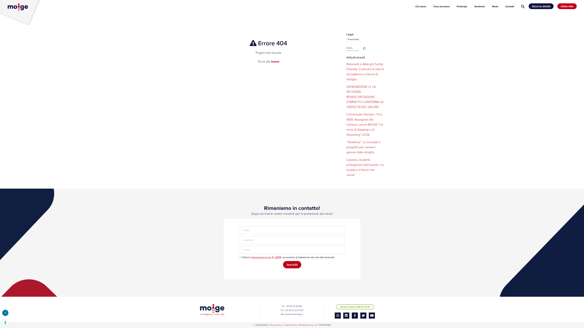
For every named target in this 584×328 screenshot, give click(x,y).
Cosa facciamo (441, 6)
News (495, 6)
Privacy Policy (353, 39)
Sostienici (479, 6)
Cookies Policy (290, 325)
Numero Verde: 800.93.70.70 (355, 307)
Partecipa (462, 6)
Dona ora (567, 6)
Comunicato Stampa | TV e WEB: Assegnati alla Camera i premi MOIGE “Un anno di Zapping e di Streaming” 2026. (364, 124)
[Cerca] (364, 48)
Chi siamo (420, 6)
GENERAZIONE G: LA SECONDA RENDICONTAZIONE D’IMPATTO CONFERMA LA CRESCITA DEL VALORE (364, 96)
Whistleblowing (306, 325)
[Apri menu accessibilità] (5, 313)
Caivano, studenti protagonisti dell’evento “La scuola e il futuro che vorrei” (365, 167)
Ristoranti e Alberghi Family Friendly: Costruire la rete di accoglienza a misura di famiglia (365, 72)
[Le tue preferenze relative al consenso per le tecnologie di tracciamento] (5, 323)
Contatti (509, 6)
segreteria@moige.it (294, 314)
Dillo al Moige (541, 6)
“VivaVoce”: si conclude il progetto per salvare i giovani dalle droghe (363, 147)
